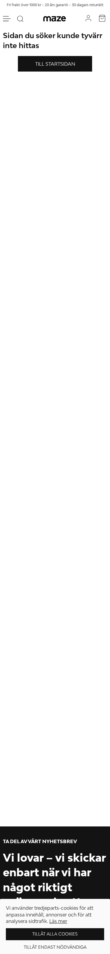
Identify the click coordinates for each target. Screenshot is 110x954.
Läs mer (58, 921)
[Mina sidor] (88, 18)
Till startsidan (55, 64)
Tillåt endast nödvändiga (55, 947)
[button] (102, 18)
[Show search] (20, 19)
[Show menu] (7, 18)
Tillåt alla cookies (55, 933)
